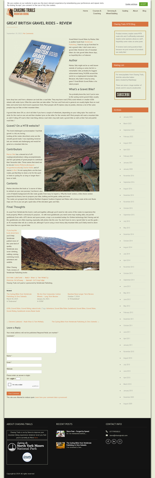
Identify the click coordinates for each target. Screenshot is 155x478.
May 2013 (127, 293)
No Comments (28, 33)
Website (9, 369)
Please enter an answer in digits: (18, 375)
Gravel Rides (16, 308)
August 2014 (128, 247)
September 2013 (129, 280)
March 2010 (127, 384)
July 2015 (127, 221)
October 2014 (128, 241)
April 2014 (127, 260)
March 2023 (127, 124)
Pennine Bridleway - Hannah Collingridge (25, 280)
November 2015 (129, 202)
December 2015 (129, 195)
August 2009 (128, 404)
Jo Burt (14, 170)
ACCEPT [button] (143, 4)
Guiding (125, 11)
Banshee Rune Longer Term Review (81, 294)
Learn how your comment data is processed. (51, 397)
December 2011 (129, 319)
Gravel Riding (26, 308)
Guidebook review (23, 311)
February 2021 (128, 156)
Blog (144, 11)
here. (36, 437)
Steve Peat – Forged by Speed (77, 431)
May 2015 (127, 228)
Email (9, 362)
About (135, 11)
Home (85, 11)
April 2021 (127, 150)
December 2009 (129, 397)
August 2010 (128, 358)
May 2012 (127, 306)
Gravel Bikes (81, 308)
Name (9, 356)
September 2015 (129, 215)
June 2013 (127, 286)
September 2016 (129, 182)
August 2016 (128, 189)
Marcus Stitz (11, 154)
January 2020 (128, 169)
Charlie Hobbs (28, 167)
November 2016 (129, 176)
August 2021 (128, 143)
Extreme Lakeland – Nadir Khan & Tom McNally (27, 278)
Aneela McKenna (20, 165)
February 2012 (128, 312)
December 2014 (129, 234)
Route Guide (35, 311)
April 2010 (127, 378)
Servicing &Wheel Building (111, 12)
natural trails (36, 308)
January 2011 (128, 345)
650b (9, 308)
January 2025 (128, 117)
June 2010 (127, 371)
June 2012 (127, 299)
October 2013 (128, 273)
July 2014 (127, 254)
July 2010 (127, 365)
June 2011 (127, 332)
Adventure (50, 308)
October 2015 (128, 208)
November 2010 (129, 352)
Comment (11, 336)
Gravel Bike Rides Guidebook (65, 308)
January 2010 (128, 391)
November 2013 (129, 267)
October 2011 (128, 325)
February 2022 (128, 137)
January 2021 (128, 163)
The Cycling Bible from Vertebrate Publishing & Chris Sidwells (75, 322)
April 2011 (127, 338)
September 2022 (129, 130)
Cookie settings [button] (131, 4)
